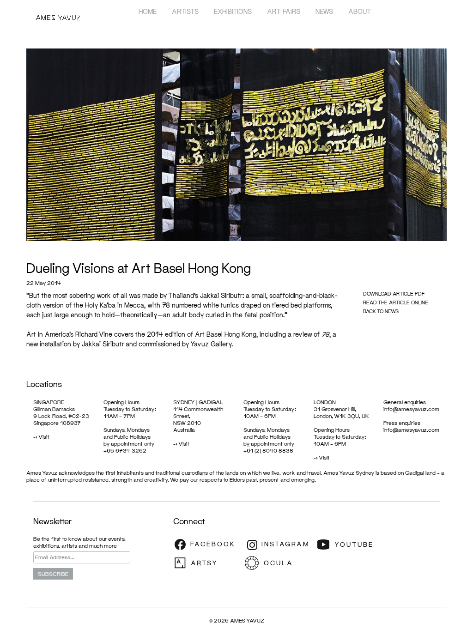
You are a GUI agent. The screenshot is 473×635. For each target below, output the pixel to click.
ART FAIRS (283, 11)
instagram (279, 544)
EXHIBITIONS (233, 11)
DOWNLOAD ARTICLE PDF (393, 293)
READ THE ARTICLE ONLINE (395, 302)
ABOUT (359, 11)
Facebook (208, 544)
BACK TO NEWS (381, 311)
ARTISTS (185, 11)
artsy (208, 563)
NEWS (324, 11)
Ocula (279, 563)
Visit (43, 436)
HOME (148, 11)
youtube (351, 544)
